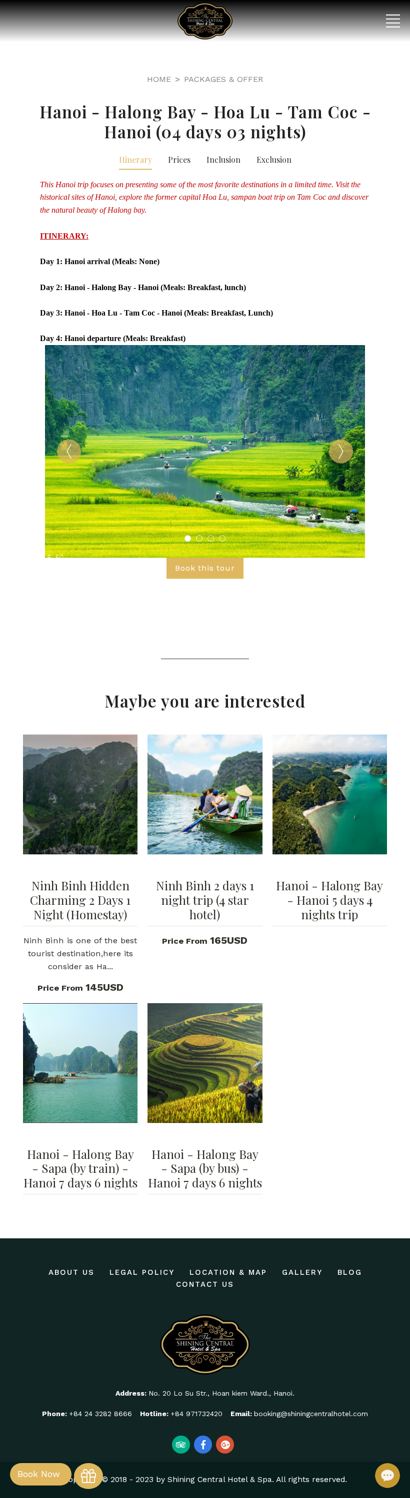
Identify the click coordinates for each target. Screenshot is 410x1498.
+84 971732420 (196, 1414)
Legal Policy (142, 1272)
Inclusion (223, 159)
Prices (179, 159)
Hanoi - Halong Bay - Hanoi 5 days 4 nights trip (329, 899)
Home (159, 79)
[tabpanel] (205, 451)
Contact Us (205, 1284)
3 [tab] (211, 538)
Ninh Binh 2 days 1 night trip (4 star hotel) (205, 899)
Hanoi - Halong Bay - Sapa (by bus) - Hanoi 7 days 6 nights (205, 1168)
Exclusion (274, 159)
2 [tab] (199, 538)
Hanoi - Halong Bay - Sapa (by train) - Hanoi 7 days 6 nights (81, 1168)
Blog (350, 1272)
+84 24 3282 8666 (100, 1414)
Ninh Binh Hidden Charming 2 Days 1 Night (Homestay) (80, 899)
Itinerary (135, 159)
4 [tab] (222, 538)
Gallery (302, 1272)
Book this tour (204, 568)
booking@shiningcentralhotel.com (311, 1414)
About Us (71, 1272)
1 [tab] (187, 538)
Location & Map (228, 1272)
